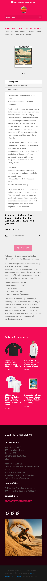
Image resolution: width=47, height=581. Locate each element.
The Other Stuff (20, 28)
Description (13, 81)
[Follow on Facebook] (7, 513)
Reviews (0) (12, 89)
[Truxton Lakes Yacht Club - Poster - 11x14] (23, 75)
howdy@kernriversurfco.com (18, 500)
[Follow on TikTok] (12, 513)
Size (6, 236)
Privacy (18, 576)
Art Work (34, 28)
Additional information (17, 85)
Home (7, 28)
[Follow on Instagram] (17, 513)
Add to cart (23, 248)
